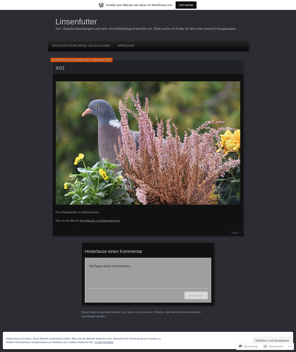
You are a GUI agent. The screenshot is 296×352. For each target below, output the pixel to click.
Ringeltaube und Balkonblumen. (100, 220)
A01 (60, 68)
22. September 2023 (100, 60)
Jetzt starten (186, 4)
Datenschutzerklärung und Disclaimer (81, 45)
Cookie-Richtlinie (103, 342)
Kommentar (196, 295)
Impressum (126, 45)
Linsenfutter (76, 21)
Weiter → (236, 233)
